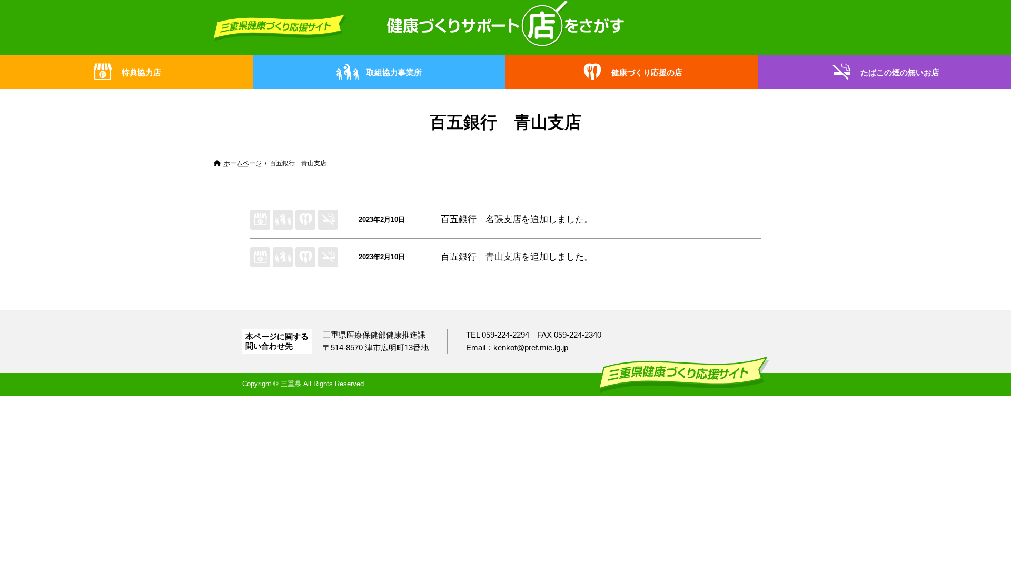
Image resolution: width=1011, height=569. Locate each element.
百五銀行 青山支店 (481, 257)
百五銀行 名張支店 (481, 219)
